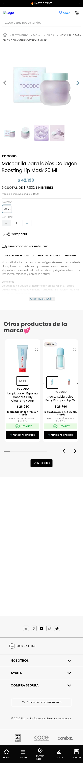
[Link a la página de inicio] (5, 35)
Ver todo (41, 463)
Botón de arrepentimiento (44, 702)
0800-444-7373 (26, 646)
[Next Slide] (79, 3)
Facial (37, 35)
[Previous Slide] (3, 3)
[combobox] (41, 22)
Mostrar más (41, 299)
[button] (7, 209)
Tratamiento (20, 35)
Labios (50, 35)
